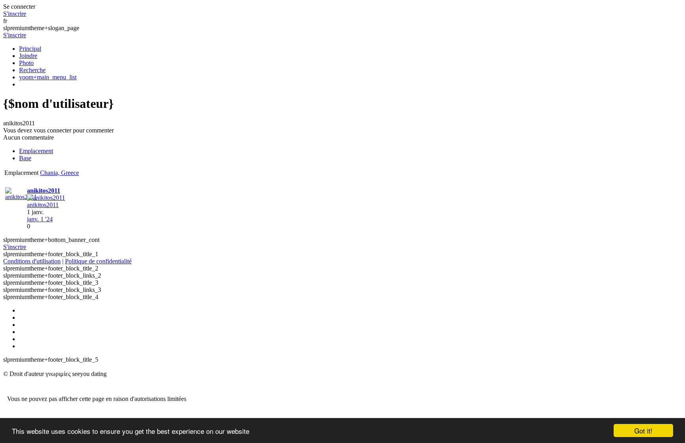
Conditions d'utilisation (32, 261)
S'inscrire (14, 13)
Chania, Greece (59, 172)
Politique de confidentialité (98, 261)
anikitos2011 (43, 204)
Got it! (643, 430)
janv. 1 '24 (40, 219)
